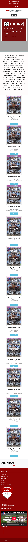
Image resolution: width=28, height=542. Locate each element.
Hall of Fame (3, 478)
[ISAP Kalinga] (14, 11)
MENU (15, 15)
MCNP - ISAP (7, 531)
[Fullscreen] (25, 524)
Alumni (2, 480)
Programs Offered (4, 476)
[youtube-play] (18, 6)
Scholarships (3, 482)
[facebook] (10, 6)
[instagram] (15, 6)
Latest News (3, 474)
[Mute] (23, 524)
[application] (14, 518)
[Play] (2, 524)
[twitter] (12, 6)
